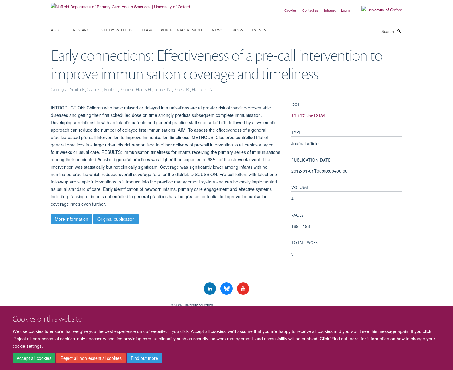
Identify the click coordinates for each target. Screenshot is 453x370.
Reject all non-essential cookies (91, 358)
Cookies (290, 10)
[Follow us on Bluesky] (227, 289)
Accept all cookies (34, 358)
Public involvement (182, 29)
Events (259, 29)
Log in (345, 10)
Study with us (116, 29)
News (217, 29)
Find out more (144, 358)
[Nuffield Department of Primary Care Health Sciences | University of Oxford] (120, 4)
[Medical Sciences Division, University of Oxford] (106, 302)
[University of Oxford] (377, 10)
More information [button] (71, 219)
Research (82, 29)
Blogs (237, 29)
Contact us (310, 10)
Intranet (330, 10)
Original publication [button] (116, 219)
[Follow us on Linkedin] (210, 289)
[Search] (398, 30)
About (57, 29)
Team (146, 29)
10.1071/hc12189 (308, 116)
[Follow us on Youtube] (243, 289)
